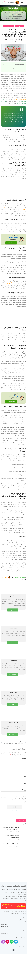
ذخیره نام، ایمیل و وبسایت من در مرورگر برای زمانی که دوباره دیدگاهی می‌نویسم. (13, 798)
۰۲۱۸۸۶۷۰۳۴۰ (4, 927)
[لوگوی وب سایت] (17, 2)
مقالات (16, 12)
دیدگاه (24, 758)
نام (24, 777)
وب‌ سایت (23, 790)
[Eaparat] (7, 942)
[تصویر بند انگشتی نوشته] (23, 829)
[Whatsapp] (12, 942)
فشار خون (9, 283)
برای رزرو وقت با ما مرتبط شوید (13, 239)
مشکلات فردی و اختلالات (8, 26)
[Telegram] (16, 942)
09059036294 (7, 905)
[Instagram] (3, 942)
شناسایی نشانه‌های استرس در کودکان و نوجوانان (11, 836)
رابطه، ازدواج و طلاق (19, 26)
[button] (3, 64)
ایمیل (24, 783)
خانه (22, 12)
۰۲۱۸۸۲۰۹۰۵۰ (4, 925)
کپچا (24, 802)
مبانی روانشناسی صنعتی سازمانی (11, 844)
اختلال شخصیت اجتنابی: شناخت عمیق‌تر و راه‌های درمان (10, 828)
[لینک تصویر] (13, 854)
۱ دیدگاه (10, 831)
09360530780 (21, 907)
